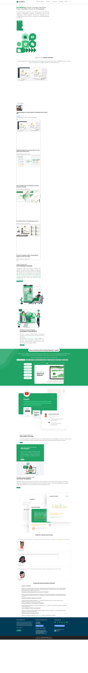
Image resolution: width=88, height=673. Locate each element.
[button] (44, 586)
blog (42, 62)
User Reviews (38, 621)
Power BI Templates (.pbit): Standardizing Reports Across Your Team (27, 256)
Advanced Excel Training (40, 632)
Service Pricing (38, 623)
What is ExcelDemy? (26, 586)
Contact (55, 629)
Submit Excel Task (40, 625)
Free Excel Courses (40, 1)
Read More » (18, 116)
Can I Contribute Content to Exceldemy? (31, 608)
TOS (63, 629)
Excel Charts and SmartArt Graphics (41, 631)
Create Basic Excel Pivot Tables (41, 630)
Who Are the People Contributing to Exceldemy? (33, 603)
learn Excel (49, 353)
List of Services (38, 622)
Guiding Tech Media (44, 637)
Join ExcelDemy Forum (60, 625)
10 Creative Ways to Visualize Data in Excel (27, 221)
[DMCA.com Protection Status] (57, 630)
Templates (61, 1)
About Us (66, 1)
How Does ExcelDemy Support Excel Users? (31, 598)
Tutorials (48, 1)
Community (54, 1)
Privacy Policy (60, 629)
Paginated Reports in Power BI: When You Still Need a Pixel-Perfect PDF (27, 151)
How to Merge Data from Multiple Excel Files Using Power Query (27, 186)
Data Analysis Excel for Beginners (41, 633)
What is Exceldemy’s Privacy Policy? (30, 613)
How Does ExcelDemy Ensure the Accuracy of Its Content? (35, 592)
